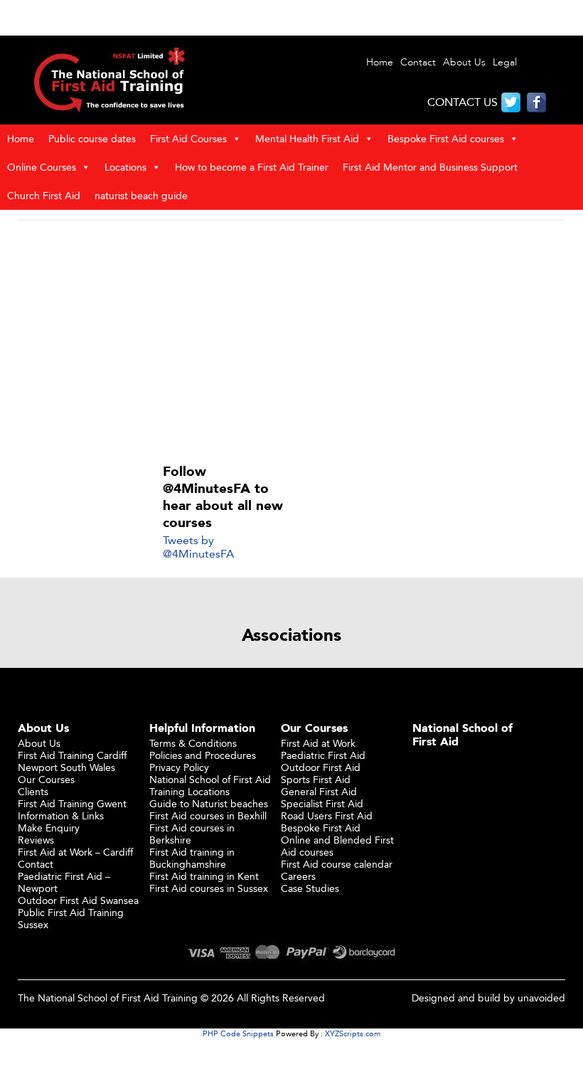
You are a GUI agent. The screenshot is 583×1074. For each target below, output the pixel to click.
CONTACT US (462, 102)
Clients (33, 791)
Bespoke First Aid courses (445, 138)
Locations (125, 167)
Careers (298, 876)
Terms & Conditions (193, 743)
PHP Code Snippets (238, 1033)
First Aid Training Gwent (72, 803)
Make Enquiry (49, 828)
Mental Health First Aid (307, 138)
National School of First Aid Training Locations (210, 785)
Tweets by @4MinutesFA (198, 546)
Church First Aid (43, 195)
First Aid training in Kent (204, 876)
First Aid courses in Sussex (208, 888)
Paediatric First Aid (323, 755)
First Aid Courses (188, 138)
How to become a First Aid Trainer (251, 167)
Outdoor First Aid (320, 767)
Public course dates (92, 138)
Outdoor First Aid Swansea (78, 900)
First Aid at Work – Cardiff (75, 852)
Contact (418, 62)
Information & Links (61, 815)
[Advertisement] (292, 336)
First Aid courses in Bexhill (208, 815)
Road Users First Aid (327, 815)
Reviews (36, 840)
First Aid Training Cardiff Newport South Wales (72, 761)
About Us (464, 62)
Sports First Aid (316, 779)
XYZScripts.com (352, 1033)
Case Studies (310, 888)
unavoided (541, 997)
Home (379, 62)
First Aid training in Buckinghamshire (192, 858)
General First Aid (319, 791)
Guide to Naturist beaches (208, 803)
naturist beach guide (141, 195)
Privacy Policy (179, 767)
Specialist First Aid (322, 803)
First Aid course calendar (336, 864)
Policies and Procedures (202, 755)
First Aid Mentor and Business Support (430, 167)
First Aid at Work (318, 743)
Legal (505, 62)
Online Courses (41, 167)
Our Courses (46, 779)
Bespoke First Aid (320, 828)
